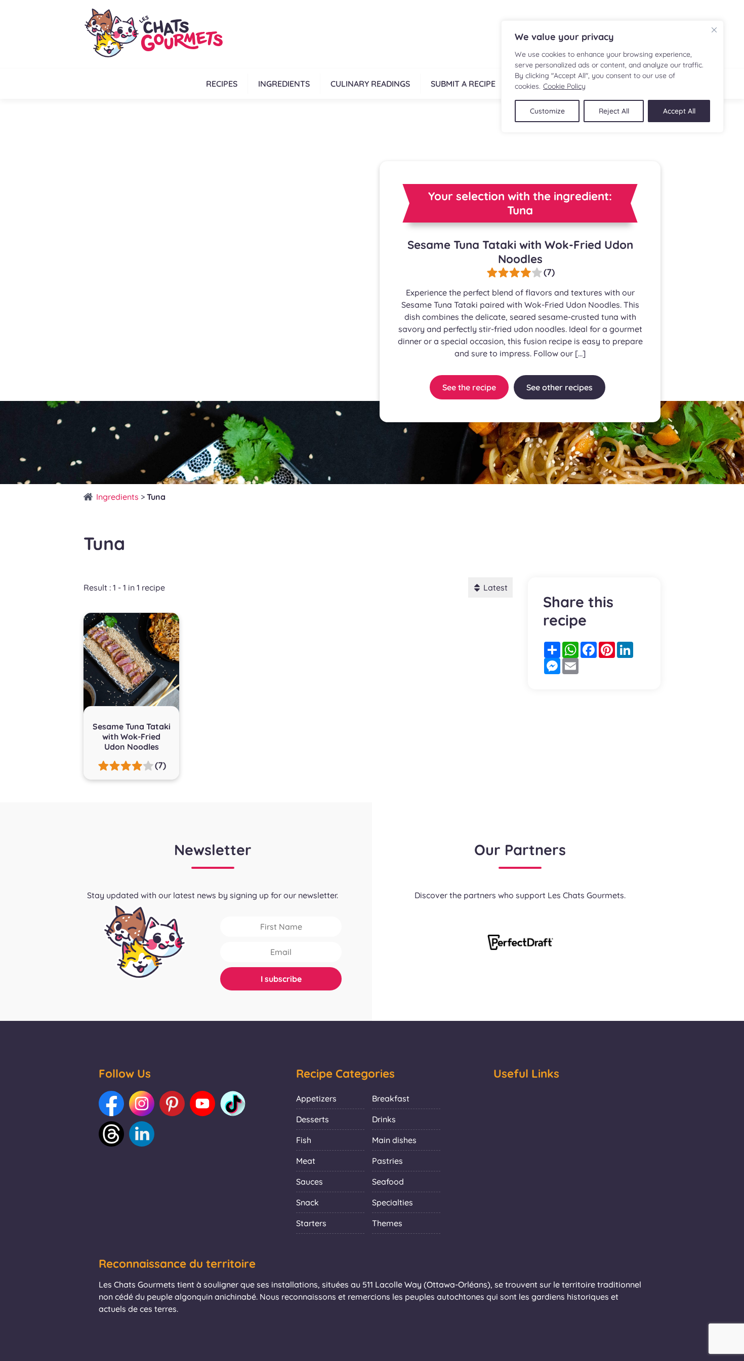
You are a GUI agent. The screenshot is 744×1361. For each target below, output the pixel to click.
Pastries (387, 1161)
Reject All (614, 111)
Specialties (392, 1202)
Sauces (309, 1181)
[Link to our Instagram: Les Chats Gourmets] (141, 1103)
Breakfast (390, 1098)
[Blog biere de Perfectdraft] (520, 943)
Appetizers (316, 1098)
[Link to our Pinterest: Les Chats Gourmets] (172, 1103)
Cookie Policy (564, 86)
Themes (387, 1223)
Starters (311, 1223)
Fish (303, 1140)
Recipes (221, 84)
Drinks (384, 1119)
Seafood (388, 1181)
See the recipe (469, 387)
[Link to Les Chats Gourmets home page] (153, 34)
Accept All (679, 111)
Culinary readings (370, 84)
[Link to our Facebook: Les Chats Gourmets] (111, 1103)
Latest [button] (495, 587)
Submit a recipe (463, 84)
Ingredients (284, 84)
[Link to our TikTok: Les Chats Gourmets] (232, 1103)
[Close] (714, 29)
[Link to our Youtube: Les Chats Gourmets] (202, 1103)
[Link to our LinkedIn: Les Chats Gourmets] (141, 1134)
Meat (305, 1161)
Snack (307, 1202)
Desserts (312, 1119)
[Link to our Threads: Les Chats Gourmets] (111, 1134)
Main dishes (394, 1140)
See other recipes (559, 387)
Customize (547, 111)
